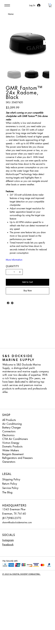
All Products (9, 420)
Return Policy (9, 483)
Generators (8, 462)
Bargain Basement (13, 454)
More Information (14, 259)
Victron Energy (10, 443)
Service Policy (10, 488)
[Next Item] (45, 42)
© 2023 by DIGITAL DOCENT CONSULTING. (21, 574)
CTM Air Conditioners (15, 439)
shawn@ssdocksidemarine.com (17, 522)
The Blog (7, 492)
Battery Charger (11, 427)
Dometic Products (12, 446)
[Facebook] (8, 303)
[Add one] (20, 272)
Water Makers (10, 450)
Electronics (8, 435)
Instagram (8, 540)
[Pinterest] (12, 303)
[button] (50, 5)
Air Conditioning (12, 424)
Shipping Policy (11, 479)
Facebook (8, 544)
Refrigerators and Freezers (17, 458)
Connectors (9, 431)
